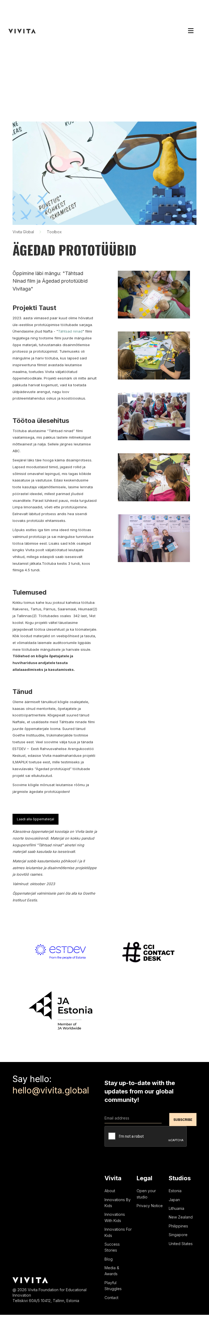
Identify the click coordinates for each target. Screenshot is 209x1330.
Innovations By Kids (117, 1202)
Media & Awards (111, 1270)
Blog (108, 1259)
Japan (174, 1199)
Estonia (175, 1190)
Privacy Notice (150, 1205)
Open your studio (146, 1193)
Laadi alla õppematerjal (35, 819)
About (109, 1190)
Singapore (178, 1234)
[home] (22, 31)
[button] (190, 31)
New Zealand (181, 1217)
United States (181, 1243)
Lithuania (176, 1208)
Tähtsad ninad (70, 331)
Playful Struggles (113, 1285)
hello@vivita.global (51, 1090)
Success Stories (112, 1247)
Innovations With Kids (114, 1217)
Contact (111, 1297)
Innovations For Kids (118, 1232)
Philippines (178, 1226)
